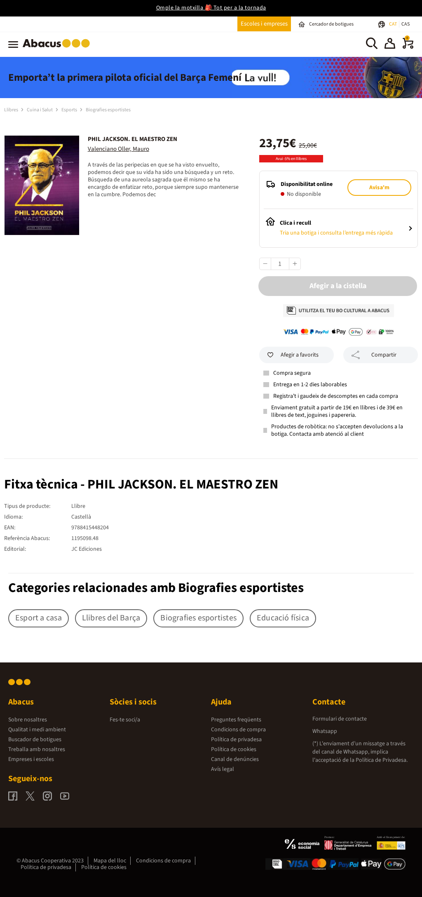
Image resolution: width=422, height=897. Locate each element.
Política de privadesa (236, 739)
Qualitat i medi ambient (37, 730)
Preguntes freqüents (236, 720)
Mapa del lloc (110, 861)
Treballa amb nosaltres (36, 749)
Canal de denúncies (235, 759)
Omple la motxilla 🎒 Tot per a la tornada (211, 8)
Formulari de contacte (339, 719)
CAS (405, 24)
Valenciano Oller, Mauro (118, 149)
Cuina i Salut (40, 109)
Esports (69, 109)
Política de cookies (233, 749)
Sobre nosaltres (27, 720)
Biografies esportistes (108, 109)
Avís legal (222, 769)
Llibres (11, 109)
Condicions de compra (238, 730)
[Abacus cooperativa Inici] (58, 49)
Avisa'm (379, 187)
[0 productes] (408, 47)
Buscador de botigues (34, 739)
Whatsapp (324, 731)
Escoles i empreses (264, 23)
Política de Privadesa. (382, 760)
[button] (390, 45)
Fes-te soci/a (125, 720)
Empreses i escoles (31, 759)
